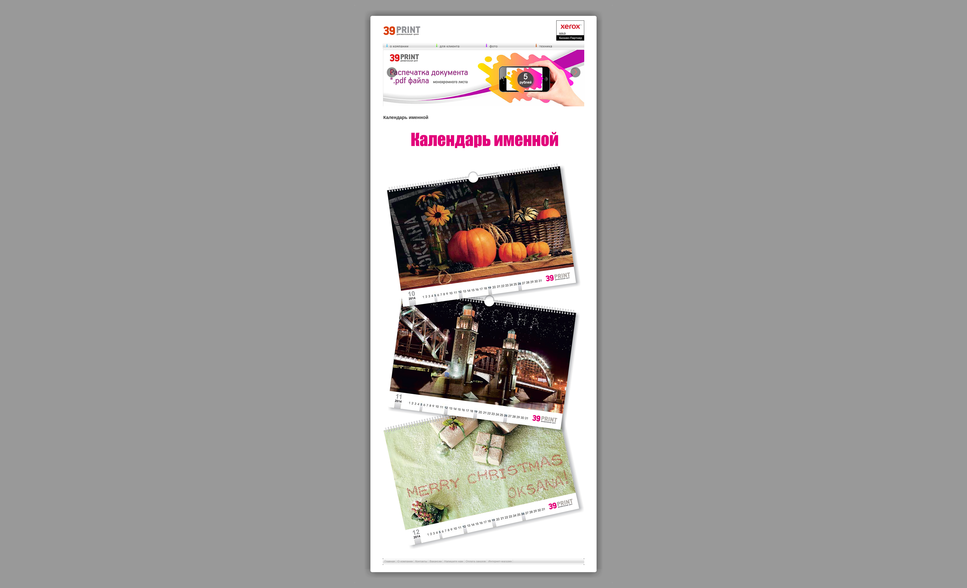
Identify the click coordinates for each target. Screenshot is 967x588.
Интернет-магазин (500, 561)
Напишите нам (453, 561)
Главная (390, 561)
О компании (405, 561)
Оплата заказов (476, 561)
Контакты (421, 561)
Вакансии (436, 561)
